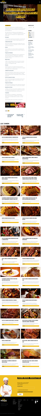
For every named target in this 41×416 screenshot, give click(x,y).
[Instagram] (37, 401)
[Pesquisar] (33, 27)
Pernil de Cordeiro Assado (6, 340)
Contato (32, 400)
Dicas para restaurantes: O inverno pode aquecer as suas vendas (30, 43)
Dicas (8, 110)
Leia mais (3, 142)
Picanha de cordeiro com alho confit (28, 258)
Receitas (30, 35)
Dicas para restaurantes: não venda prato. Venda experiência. (31, 54)
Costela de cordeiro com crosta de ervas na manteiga (31, 50)
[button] (39, 2)
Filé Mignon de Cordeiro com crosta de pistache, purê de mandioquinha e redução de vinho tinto (10, 198)
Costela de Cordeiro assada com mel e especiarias (10, 320)
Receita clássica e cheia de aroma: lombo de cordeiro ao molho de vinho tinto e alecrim (29, 178)
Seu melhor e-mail (20, 386)
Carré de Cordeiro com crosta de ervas (8, 218)
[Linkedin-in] (35, 402)
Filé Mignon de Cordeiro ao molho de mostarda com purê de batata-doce (9, 279)
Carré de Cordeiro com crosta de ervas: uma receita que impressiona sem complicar (29, 198)
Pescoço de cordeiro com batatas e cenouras (9, 300)
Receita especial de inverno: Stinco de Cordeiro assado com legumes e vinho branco (30, 321)
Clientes (24, 400)
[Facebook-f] (35, 401)
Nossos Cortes (20, 400)
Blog (27, 400)
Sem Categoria (30, 37)
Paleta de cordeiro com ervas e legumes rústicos (31, 47)
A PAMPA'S (14, 400)
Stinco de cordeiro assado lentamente (31, 57)
